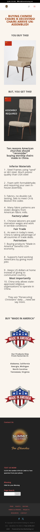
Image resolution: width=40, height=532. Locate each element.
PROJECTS (26, 510)
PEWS (11, 506)
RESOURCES (15, 513)
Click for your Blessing (12, 485)
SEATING (25, 506)
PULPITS (17, 506)
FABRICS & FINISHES (15, 510)
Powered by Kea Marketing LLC (23, 529)
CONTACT (24, 513)
